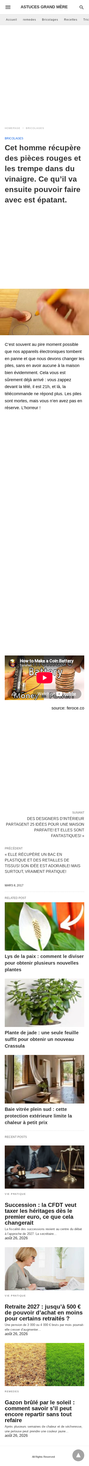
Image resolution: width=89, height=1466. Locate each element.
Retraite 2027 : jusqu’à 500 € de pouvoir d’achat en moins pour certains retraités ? (44, 1312)
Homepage (12, 128)
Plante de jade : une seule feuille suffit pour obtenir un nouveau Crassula (42, 1039)
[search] (81, 7)
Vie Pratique (15, 1194)
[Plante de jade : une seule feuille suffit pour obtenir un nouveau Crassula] (44, 1003)
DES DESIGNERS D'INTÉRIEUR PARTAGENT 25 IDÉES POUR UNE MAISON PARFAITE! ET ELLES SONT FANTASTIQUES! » (45, 827)
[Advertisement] (44, 74)
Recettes (70, 19)
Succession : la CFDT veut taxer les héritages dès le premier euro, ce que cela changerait (40, 1214)
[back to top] (78, 1455)
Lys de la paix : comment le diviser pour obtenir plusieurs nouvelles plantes (44, 963)
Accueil (11, 19)
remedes (29, 19)
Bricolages (50, 19)
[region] (44, 243)
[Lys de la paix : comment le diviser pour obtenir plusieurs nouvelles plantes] (44, 926)
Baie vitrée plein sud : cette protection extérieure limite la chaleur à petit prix (38, 1116)
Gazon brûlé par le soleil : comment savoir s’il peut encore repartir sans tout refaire (40, 1411)
